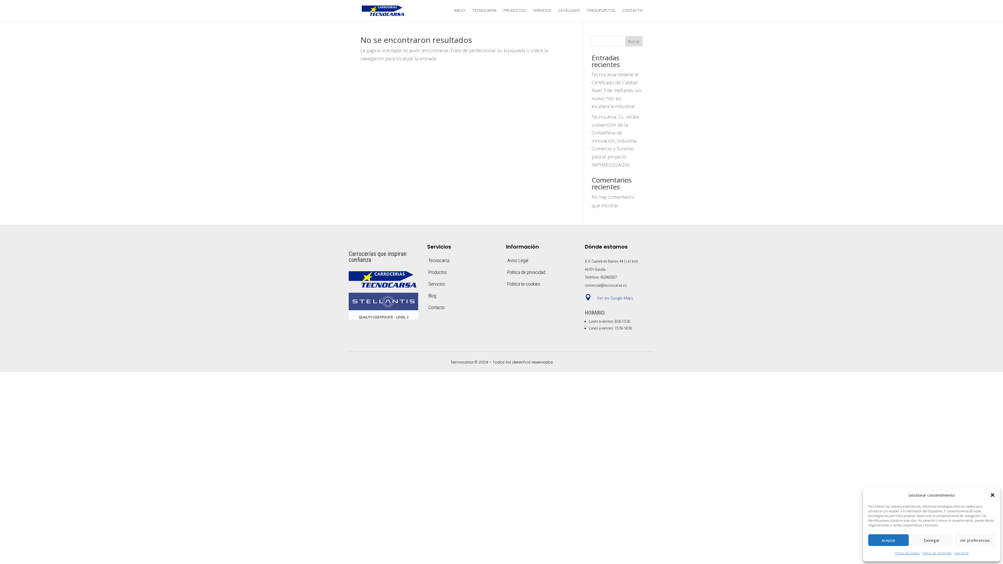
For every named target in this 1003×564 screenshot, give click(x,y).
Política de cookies (907, 553)
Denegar (932, 540)
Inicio (459, 11)
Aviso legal (961, 553)
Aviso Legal (517, 260)
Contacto (632, 11)
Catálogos (569, 11)
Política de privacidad (937, 553)
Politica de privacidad (526, 272)
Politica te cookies (523, 284)
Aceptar (889, 540)
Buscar (634, 41)
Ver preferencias (975, 540)
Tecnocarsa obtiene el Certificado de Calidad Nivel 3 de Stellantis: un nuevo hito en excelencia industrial (616, 90)
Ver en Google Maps (615, 298)
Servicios (542, 11)
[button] (992, 495)
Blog (432, 295)
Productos (514, 11)
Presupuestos (601, 11)
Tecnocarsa (484, 11)
